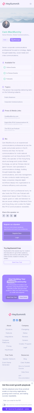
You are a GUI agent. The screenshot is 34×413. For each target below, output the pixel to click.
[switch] (4, 405)
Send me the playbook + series (18, 409)
